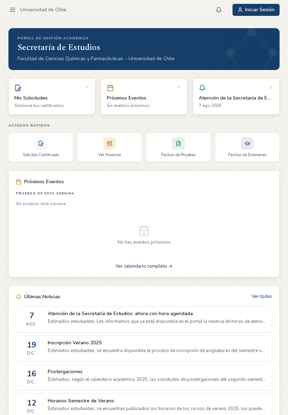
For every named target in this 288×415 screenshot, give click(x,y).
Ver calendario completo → (144, 266)
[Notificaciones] (219, 10)
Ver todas (262, 296)
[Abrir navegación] (12, 10)
